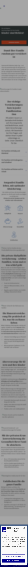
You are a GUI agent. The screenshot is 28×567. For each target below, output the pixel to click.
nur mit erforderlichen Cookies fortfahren (13, 556)
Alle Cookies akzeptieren (13, 560)
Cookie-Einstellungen (13, 552)
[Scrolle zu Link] (4, 529)
